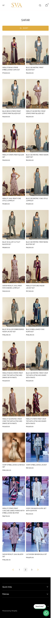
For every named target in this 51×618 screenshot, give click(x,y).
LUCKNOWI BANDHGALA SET (35, 540)
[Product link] (13, 55)
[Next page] (37, 556)
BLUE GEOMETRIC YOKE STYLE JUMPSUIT (36, 195)
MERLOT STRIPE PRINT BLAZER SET (13, 152)
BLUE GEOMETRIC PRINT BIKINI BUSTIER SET (34, 237)
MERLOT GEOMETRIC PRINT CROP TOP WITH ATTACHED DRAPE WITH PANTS (12, 410)
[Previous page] (12, 556)
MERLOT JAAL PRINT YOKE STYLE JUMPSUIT (11, 195)
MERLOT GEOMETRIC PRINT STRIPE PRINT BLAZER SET (35, 110)
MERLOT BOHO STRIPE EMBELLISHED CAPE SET (11, 67)
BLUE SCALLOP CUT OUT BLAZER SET (11, 237)
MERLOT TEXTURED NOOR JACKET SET (34, 280)
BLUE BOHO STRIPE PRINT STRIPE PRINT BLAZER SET (11, 110)
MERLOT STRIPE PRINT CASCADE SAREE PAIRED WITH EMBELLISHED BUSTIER (12, 498)
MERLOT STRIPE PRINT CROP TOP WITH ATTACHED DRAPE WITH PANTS (35, 410)
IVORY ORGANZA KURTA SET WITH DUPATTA (35, 497)
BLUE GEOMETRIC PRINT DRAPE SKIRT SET (34, 152)
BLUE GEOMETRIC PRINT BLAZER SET (34, 67)
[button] (3, 5)
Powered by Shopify (9, 597)
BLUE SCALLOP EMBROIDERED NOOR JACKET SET (13, 322)
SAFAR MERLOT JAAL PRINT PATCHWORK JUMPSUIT (12, 280)
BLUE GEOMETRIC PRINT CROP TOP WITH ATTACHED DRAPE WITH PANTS (35, 366)
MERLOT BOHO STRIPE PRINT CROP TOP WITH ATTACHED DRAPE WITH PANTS (12, 366)
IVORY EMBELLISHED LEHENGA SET (9, 454)
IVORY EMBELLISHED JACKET (35, 453)
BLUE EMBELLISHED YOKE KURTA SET (34, 322)
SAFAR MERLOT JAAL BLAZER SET (12, 541)
